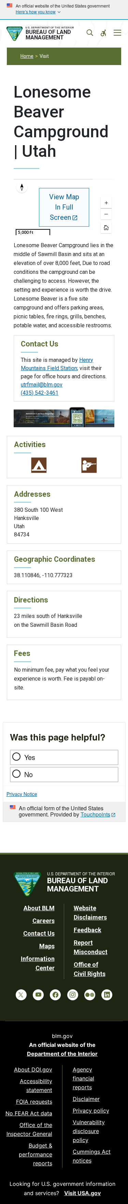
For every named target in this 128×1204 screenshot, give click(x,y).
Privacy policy (91, 1110)
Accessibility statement (36, 1085)
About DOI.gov (33, 1069)
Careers (43, 920)
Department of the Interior (62, 1053)
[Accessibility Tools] (103, 33)
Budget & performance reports (35, 1154)
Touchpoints (95, 814)
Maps (47, 946)
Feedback (87, 930)
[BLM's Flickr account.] (89, 994)
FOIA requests (34, 1101)
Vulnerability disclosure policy (89, 1131)
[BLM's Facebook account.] (55, 994)
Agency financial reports (83, 1078)
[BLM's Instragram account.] (72, 994)
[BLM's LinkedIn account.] (106, 994)
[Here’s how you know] (64, 9)
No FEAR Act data (28, 1113)
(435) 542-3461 (39, 393)
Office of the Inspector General (29, 1129)
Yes (29, 757)
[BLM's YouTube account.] (38, 994)
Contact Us (39, 933)
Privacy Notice (21, 793)
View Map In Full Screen (64, 207)
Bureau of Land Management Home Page (48, 33)
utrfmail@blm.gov (41, 384)
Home (26, 56)
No (28, 774)
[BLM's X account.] (21, 994)
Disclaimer (86, 1098)
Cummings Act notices (92, 1156)
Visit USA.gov (82, 1193)
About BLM (39, 908)
